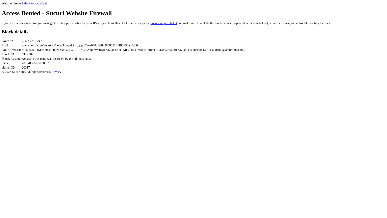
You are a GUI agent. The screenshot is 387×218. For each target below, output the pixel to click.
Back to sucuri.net (35, 3)
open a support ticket (164, 23)
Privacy (56, 71)
